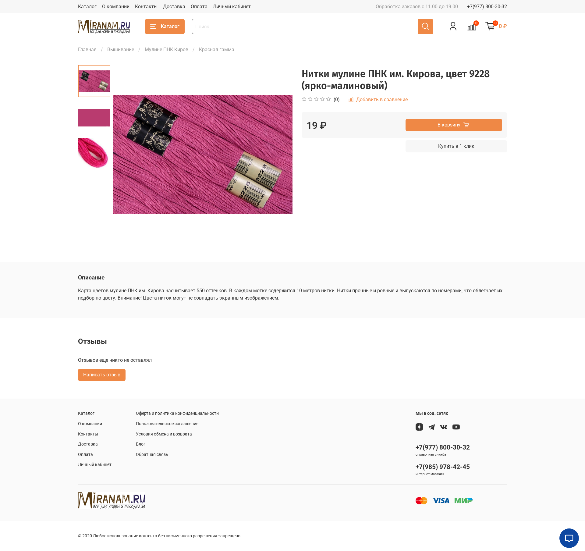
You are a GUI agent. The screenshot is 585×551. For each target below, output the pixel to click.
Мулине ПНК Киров (166, 49)
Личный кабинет (232, 6)
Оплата (199, 6)
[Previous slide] (125, 154)
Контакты (146, 6)
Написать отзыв (101, 375)
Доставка (174, 6)
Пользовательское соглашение (167, 423)
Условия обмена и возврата (164, 434)
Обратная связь (152, 454)
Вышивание (120, 49)
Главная (87, 49)
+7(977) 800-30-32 (487, 6)
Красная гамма (216, 49)
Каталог (87, 6)
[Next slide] (280, 154)
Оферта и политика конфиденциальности (177, 413)
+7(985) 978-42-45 (443, 467)
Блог (140, 444)
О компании (115, 6)
